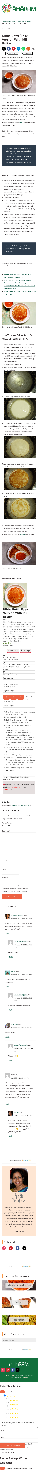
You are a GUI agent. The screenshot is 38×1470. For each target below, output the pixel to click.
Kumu (13, 971)
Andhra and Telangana (23, 21)
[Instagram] (4, 1248)
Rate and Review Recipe (12, 1445)
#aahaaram (7, 789)
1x (6, 697)
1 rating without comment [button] (21, 805)
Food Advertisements (14, 1160)
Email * (2, 1437)
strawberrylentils (17, 915)
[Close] (2, 1391)
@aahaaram (16, 787)
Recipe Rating (7, 823)
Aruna (16, 1112)
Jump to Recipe (13, 54)
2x (13, 697)
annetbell (14, 1024)
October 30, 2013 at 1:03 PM (21, 974)
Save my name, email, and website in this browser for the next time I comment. (16, 890)
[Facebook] (9, 49)
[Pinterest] (14, 49)
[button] (4, 643)
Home (4, 21)
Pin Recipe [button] (26, 651)
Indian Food (11, 21)
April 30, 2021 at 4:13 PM (20, 1078)
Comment (6, 831)
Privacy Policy (10, 1375)
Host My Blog (23, 1377)
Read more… (19, 1231)
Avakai (22, 534)
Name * (2, 1430)
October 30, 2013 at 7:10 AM (21, 918)
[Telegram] (18, 49)
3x (20, 697)
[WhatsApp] (23, 49)
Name (4, 861)
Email (4, 869)
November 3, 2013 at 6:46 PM (22, 1028)
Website (5, 877)
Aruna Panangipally (21, 941)
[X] (4, 49)
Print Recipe (27, 54)
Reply (8, 933)
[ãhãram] (19, 11)
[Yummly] (28, 49)
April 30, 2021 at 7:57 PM (23, 1115)
